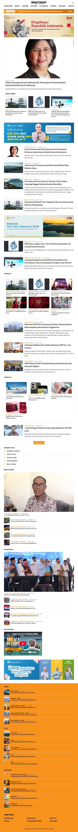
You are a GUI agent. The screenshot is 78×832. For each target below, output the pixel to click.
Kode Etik (53, 818)
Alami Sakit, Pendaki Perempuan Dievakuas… (24, 521)
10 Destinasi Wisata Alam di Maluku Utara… (24, 700)
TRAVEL (30, 179)
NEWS (30, 147)
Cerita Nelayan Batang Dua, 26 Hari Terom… (17, 515)
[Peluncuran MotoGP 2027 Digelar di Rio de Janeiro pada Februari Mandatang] (16, 102)
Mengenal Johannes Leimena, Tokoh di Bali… (24, 783)
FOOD (26, 163)
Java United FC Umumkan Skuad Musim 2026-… (60, 294)
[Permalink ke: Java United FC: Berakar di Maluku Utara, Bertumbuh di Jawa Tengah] (39, 302)
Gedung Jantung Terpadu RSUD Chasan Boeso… (25, 776)
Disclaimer (53, 821)
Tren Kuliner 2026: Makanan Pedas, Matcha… (24, 749)
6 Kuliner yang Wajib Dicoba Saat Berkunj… (23, 756)
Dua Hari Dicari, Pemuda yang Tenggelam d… (24, 543)
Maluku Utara (12, 458)
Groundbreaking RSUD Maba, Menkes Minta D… (25, 615)
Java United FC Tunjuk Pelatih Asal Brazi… (16, 312)
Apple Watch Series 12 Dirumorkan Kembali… (61, 397)
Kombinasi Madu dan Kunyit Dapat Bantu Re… (24, 798)
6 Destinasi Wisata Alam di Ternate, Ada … (23, 692)
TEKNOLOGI (9, 395)
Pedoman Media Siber (34, 821)
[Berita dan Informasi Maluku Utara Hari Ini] (39, 2)
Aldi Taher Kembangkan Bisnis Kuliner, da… (23, 742)
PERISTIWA (10, 513)
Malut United (11, 464)
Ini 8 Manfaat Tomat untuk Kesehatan (22, 805)
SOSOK (34, 147)
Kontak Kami (31, 818)
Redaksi (7, 821)
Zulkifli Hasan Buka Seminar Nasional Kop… (17, 595)
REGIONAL (38, 257)
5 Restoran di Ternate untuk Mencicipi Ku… (23, 734)
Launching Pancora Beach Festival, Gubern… (24, 722)
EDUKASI (26, 361)
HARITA (13, 713)
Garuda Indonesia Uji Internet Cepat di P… (15, 397)
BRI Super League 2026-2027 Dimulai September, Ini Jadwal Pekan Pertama (37, 113)
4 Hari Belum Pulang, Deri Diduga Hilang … (23, 536)
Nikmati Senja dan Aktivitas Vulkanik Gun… (23, 707)
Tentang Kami (8, 818)
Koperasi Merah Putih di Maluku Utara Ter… (23, 608)
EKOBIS (26, 147)
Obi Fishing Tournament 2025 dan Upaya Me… (24, 714)
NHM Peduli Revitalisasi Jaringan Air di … (23, 601)
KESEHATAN (27, 257)
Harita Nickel (11, 454)
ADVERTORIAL (8, 593)
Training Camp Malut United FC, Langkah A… (60, 313)
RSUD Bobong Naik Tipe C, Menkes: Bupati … (24, 623)
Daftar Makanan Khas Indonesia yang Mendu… (24, 764)
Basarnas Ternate (13, 451)
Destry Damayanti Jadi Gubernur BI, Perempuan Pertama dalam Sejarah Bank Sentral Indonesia (36, 84)
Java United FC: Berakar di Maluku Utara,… (39, 312)
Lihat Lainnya (39, 443)
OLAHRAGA (31, 200)
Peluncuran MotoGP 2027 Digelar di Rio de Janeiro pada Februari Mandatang (16, 113)
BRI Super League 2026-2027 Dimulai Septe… (37, 294)
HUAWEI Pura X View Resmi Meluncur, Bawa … (14, 417)
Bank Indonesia (12, 461)
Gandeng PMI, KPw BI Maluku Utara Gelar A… (24, 791)
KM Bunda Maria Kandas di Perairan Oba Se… (24, 528)
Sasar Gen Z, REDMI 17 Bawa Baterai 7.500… (37, 399)
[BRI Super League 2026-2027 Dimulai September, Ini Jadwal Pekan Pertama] (39, 102)
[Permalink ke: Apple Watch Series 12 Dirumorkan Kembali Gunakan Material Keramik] (61, 388)
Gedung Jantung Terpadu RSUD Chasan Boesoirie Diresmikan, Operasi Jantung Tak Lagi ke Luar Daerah (60, 114)
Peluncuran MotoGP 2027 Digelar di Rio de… (15, 294)
